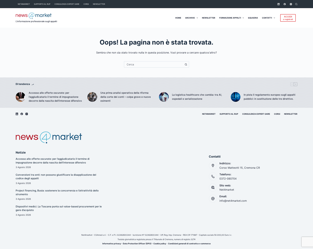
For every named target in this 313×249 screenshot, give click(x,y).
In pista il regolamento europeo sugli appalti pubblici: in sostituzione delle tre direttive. (269, 96)
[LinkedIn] (278, 4)
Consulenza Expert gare (66, 4)
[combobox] (153, 64)
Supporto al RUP (42, 4)
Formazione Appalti (230, 18)
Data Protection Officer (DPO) (137, 243)
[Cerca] (296, 4)
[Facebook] (285, 4)
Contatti (267, 18)
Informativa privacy (111, 243)
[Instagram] (291, 4)
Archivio (190, 18)
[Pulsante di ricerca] (186, 64)
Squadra (253, 18)
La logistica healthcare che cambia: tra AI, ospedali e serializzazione (197, 96)
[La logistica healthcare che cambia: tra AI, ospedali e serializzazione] (164, 97)
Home (178, 18)
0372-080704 (228, 178)
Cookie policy (159, 243)
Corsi (86, 4)
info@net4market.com (233, 200)
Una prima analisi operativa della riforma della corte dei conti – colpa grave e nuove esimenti (125, 96)
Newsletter (99, 4)
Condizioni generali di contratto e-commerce (189, 243)
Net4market (24, 4)
